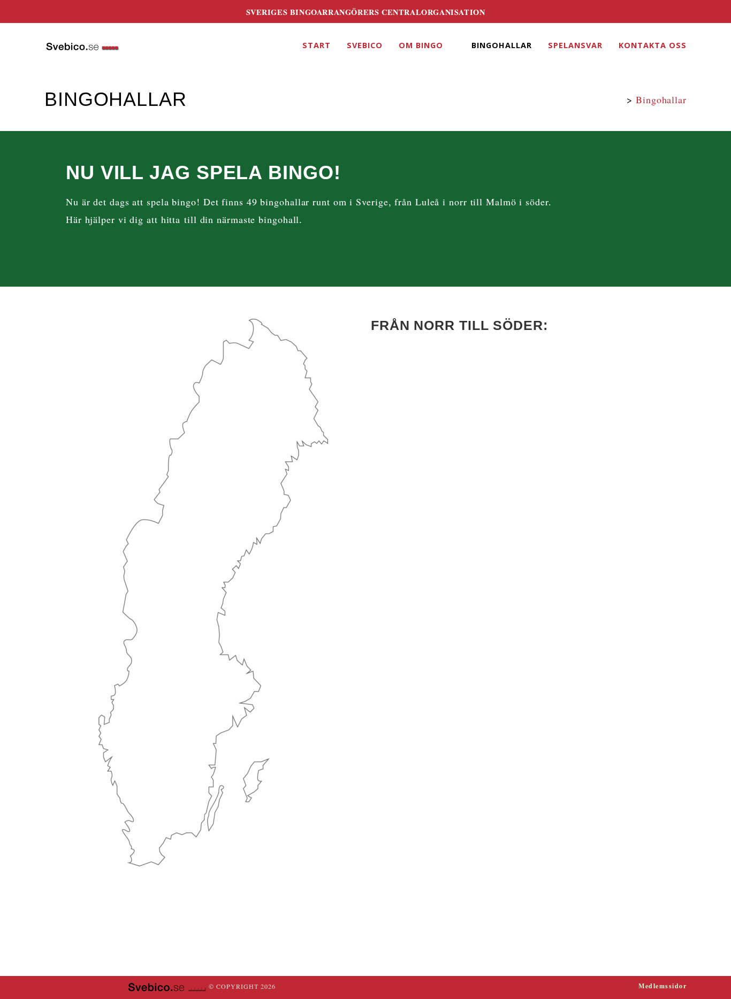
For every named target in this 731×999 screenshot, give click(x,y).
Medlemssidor (662, 985)
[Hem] (619, 99)
